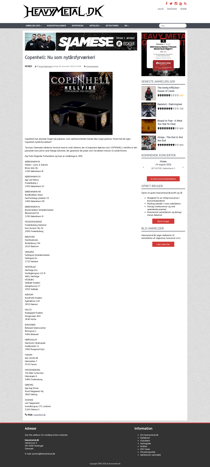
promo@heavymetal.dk (43, 453)
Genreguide (145, 443)
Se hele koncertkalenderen (163, 178)
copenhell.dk (40, 414)
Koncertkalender (56, 26)
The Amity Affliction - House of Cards (168, 89)
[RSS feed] (185, 3)
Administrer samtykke (150, 454)
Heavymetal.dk (64, 11)
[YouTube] (180, 3)
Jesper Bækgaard (45, 66)
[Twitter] (171, 3)
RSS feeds (145, 449)
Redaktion (145, 437)
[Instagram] (176, 3)
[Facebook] (167, 3)
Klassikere (145, 440)
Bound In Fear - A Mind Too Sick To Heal (169, 122)
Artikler (143, 446)
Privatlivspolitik (147, 451)
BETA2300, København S (163, 168)
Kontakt (183, 8)
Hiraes (163, 161)
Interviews (78, 26)
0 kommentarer (92, 66)
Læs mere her (163, 244)
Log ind (161, 8)
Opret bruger (172, 8)
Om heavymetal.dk (149, 434)
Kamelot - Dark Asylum (169, 104)
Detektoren (112, 26)
